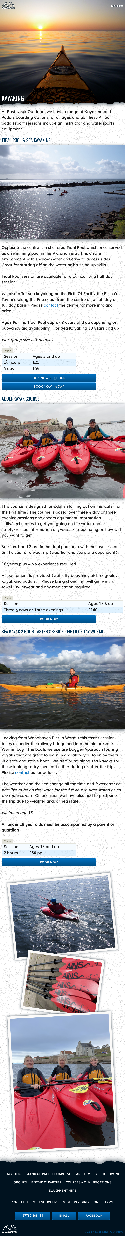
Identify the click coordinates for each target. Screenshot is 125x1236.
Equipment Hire (62, 1191)
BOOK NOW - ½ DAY (49, 386)
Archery (83, 1174)
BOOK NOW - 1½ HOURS (48, 378)
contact (51, 305)
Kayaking (13, 1174)
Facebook (94, 1216)
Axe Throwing (107, 1174)
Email (64, 1216)
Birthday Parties (46, 1182)
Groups (20, 1182)
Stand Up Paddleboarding (49, 1174)
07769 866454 (32, 1216)
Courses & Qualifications (88, 1182)
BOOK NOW (49, 619)
